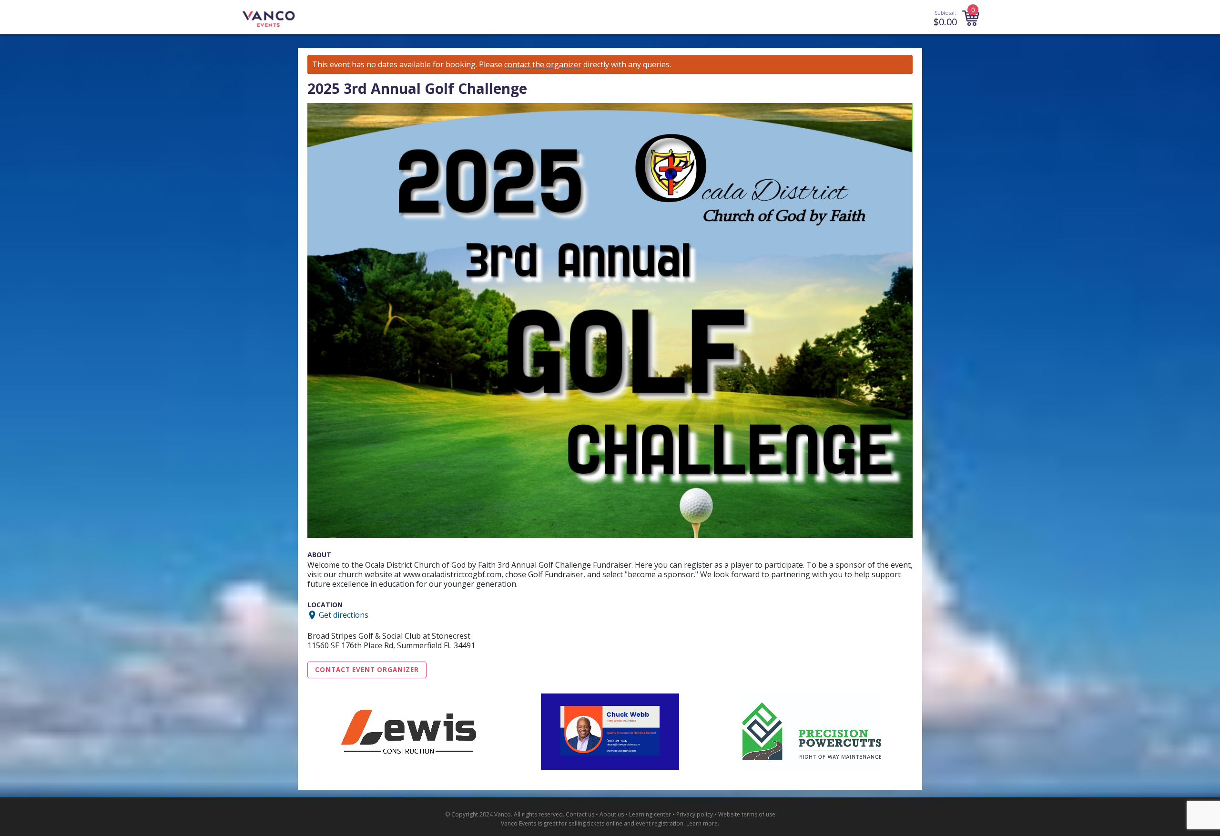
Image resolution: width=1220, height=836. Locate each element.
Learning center (650, 814)
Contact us (580, 814)
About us (612, 814)
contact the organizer (542, 64)
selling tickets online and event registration (626, 823)
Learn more (702, 823)
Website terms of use (746, 814)
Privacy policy (694, 814)
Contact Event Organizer (367, 669)
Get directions (343, 615)
